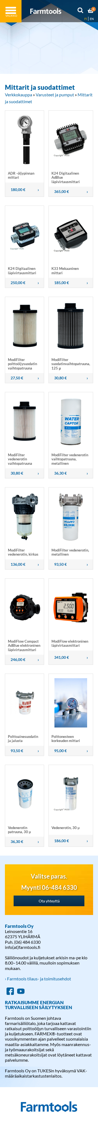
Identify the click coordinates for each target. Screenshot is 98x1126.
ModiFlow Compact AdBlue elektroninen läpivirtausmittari (24, 645)
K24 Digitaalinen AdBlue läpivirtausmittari (65, 177)
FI (85, 19)
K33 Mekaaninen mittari (65, 270)
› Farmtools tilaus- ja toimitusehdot (38, 978)
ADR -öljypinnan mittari (21, 175)
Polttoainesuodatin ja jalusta (23, 738)
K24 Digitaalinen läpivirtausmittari (22, 270)
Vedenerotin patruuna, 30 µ (19, 829)
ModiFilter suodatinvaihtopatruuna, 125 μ (70, 363)
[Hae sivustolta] (80, 11)
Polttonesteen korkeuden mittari (65, 738)
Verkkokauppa (18, 94)
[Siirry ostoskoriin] (91, 11)
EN (92, 19)
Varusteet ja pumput (55, 94)
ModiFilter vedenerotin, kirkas (23, 552)
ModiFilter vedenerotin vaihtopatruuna (20, 459)
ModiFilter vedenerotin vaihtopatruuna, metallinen (69, 459)
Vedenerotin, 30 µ (65, 827)
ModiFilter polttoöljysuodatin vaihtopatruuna (22, 363)
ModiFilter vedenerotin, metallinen (70, 552)
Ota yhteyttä (49, 901)
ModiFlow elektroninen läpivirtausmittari (69, 643)
